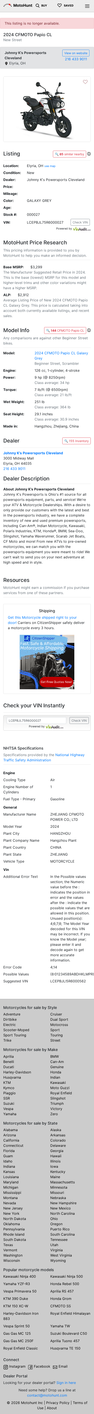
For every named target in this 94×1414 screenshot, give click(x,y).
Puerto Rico (60, 1229)
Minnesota (58, 1187)
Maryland (11, 1182)
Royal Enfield (61, 1093)
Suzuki (8, 1103)
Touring (56, 1035)
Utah (54, 1245)
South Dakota (14, 1239)
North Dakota (14, 1218)
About (52, 1408)
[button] (89, 153)
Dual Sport (59, 1019)
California (11, 1140)
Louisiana (11, 1177)
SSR (6, 1098)
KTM (7, 1082)
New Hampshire (63, 1203)
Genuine (57, 1067)
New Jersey (13, 1208)
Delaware (58, 1145)
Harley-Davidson (17, 1072)
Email (63, 1366)
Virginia (56, 1250)
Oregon (56, 1224)
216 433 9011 (76, 59)
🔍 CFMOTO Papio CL (65, 330)
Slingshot (58, 1098)
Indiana (9, 1166)
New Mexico (60, 1208)
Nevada (9, 1203)
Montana (10, 1198)
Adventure (11, 1014)
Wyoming (58, 1260)
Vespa (8, 1109)
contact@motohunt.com (47, 1395)
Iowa (54, 1166)
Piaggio (9, 1093)
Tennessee (59, 1239)
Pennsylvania (14, 1229)
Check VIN (80, 222)
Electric (9, 1024)
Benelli (8, 1061)
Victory (56, 1109)
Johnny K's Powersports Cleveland (33, 453)
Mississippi (12, 1192)
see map (50, 166)
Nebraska (58, 1198)
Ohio (54, 1218)
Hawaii (55, 1156)
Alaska (55, 1130)
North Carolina (62, 1213)
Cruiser (56, 1014)
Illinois (55, 1161)
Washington (13, 1255)
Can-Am (57, 1061)
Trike (7, 1040)
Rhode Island (13, 1234)
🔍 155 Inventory (76, 441)
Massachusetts (62, 1182)
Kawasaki (58, 1082)
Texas (8, 1245)
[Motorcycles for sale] (38, 5)
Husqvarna (12, 1077)
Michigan (10, 1187)
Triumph (57, 1103)
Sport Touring (14, 1035)
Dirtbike (10, 1019)
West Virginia (61, 1255)
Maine (55, 1177)
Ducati (8, 1067)
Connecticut (13, 1145)
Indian (55, 1077)
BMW (54, 1056)
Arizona (9, 1135)
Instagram (17, 1366)
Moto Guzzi (60, 1088)
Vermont (10, 1250)
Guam (8, 1156)
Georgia (56, 1151)
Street (55, 1040)
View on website (75, 53)
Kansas (9, 1171)
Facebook (42, 1366)
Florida (9, 1151)
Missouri (57, 1192)
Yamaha (9, 1114)
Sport (55, 1030)
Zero (54, 1114)
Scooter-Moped (16, 1030)
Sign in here (66, 1382)
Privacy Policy (58, 1402)
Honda (55, 1072)
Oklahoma (11, 1224)
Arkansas (57, 1135)
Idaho (7, 1161)
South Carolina (62, 1234)
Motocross (59, 1024)
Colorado (58, 1140)
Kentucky (57, 1171)
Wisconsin (11, 1260)
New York (11, 1213)
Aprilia (8, 1056)
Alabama (10, 1130)
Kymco (8, 1088)
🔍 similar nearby (69, 154)
